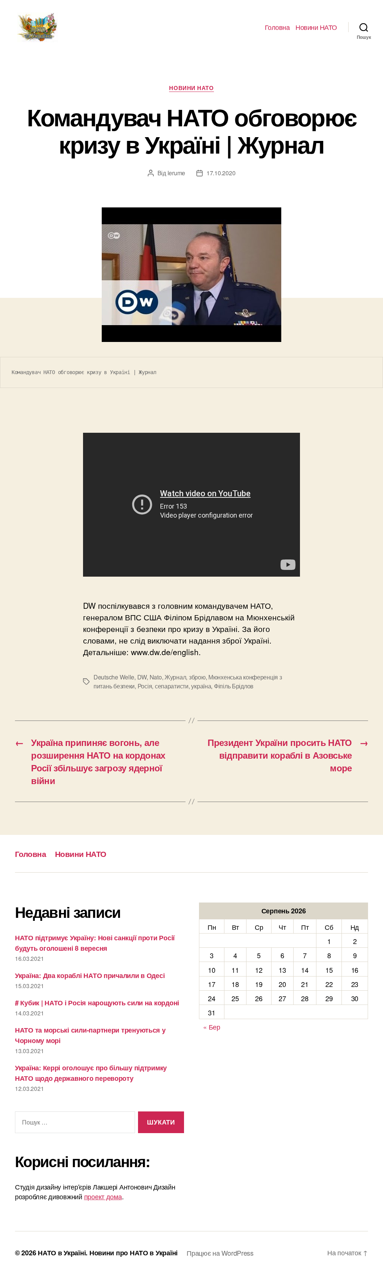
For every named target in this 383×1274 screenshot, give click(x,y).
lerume (176, 173)
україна (201, 686)
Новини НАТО (316, 27)
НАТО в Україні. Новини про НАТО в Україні (108, 1253)
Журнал (175, 677)
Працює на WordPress (220, 1253)
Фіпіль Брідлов (234, 686)
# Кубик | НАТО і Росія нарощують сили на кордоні (97, 1003)
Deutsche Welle (114, 677)
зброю (197, 677)
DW (142, 677)
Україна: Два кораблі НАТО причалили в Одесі (90, 975)
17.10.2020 (220, 173)
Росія (145, 686)
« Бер (211, 1026)
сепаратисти (172, 686)
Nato (156, 677)
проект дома (103, 1196)
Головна (277, 27)
